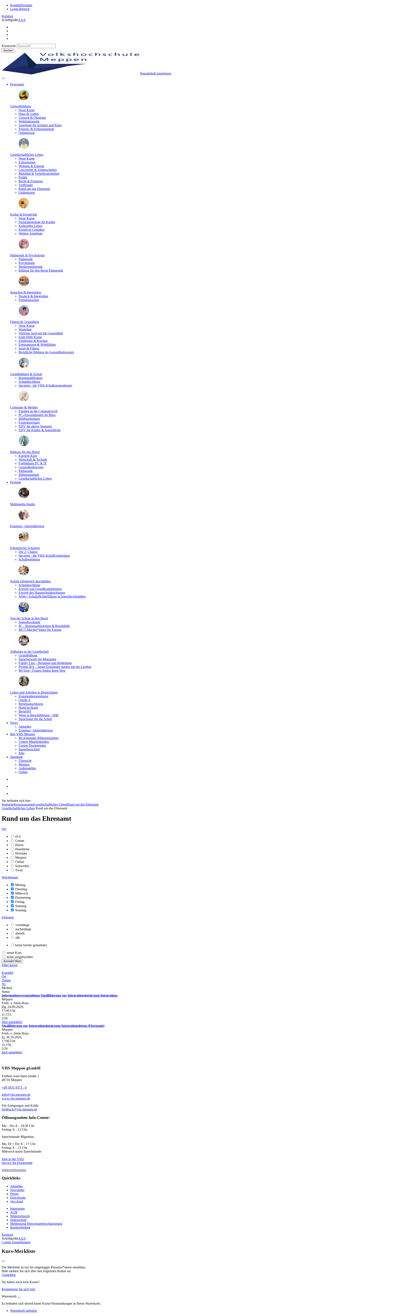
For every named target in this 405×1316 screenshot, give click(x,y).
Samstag (20, 906)
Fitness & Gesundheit (24, 322)
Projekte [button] (15, 482)
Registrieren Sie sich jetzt (18, 1289)
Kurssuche (9, 46)
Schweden (22, 866)
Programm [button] (17, 84)
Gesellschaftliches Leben (26, 154)
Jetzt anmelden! (12, 1022)
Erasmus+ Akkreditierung (27, 526)
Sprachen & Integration (25, 292)
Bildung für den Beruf (25, 452)
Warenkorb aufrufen (23, 1310)
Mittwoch (21, 893)
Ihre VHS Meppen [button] (22, 734)
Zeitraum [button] (8, 917)
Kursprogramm (24, 804)
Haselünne (22, 849)
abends (20, 933)
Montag (20, 885)
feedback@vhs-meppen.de (19, 1109)
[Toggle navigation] (3, 78)
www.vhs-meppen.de (16, 1098)
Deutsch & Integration (33, 296)
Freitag (19, 902)
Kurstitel (7, 972)
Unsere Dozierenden (32, 745)
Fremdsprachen (29, 300)
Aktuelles (25, 726)
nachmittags (23, 929)
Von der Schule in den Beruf (29, 618)
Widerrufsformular (14, 1170)
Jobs (21, 753)
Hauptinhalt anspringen (155, 73)
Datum (6, 980)
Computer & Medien (24, 407)
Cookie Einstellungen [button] (16, 1242)
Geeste (19, 840)
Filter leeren (10, 965)
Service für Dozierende (17, 1163)
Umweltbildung (20, 106)
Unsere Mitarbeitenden (34, 741)
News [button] (14, 723)
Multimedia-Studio (22, 504)
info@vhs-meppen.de (16, 1094)
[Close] (19, 1297)
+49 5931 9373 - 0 (14, 1087)
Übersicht (25, 760)
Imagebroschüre (29, 749)
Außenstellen (27, 768)
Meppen (24, 764)
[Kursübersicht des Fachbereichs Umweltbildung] (24, 99)
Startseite (8, 804)
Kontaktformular (21, 5)
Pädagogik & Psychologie (27, 255)
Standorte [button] (16, 757)
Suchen (8, 50)
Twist (19, 870)
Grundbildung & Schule (26, 374)
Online (23, 772)
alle (17, 937)
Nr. (4, 984)
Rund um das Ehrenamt (83, 804)
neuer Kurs (14, 952)
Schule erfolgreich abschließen (30, 581)
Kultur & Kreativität (23, 214)
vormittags (22, 925)
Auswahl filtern (12, 961)
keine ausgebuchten (20, 957)
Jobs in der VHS (13, 1159)
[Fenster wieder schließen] (3, 1261)
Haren (19, 845)
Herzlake (21, 853)
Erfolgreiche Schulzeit (25, 548)
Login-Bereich (20, 9)
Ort (4, 976)
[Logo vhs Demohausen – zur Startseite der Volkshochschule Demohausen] (70, 73)
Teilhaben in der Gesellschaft (29, 651)
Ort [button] (4, 829)
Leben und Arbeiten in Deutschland (34, 692)
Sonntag (20, 910)
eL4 (17, 836)
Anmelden (9, 1275)
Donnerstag (23, 897)
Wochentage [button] (10, 877)
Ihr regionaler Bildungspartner (39, 738)
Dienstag (21, 889)
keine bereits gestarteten (31, 945)
